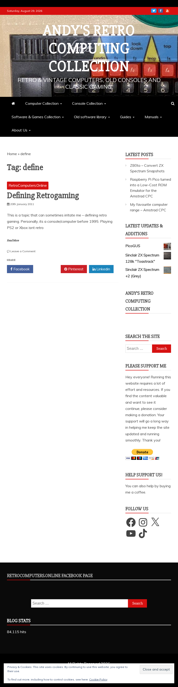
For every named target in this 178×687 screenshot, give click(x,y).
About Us (19, 130)
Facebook (21, 269)
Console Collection (87, 103)
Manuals (152, 116)
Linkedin (102, 269)
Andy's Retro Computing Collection (89, 48)
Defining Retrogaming (43, 195)
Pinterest (75, 269)
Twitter (48, 269)
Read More (13, 240)
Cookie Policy (98, 679)
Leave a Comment (22, 251)
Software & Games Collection (36, 116)
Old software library (90, 116)
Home (12, 153)
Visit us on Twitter (153, 11)
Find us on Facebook (160, 11)
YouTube (167, 11)
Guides (125, 116)
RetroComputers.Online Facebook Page (50, 576)
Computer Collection (42, 103)
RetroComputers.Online (28, 185)
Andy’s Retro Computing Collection (139, 301)
